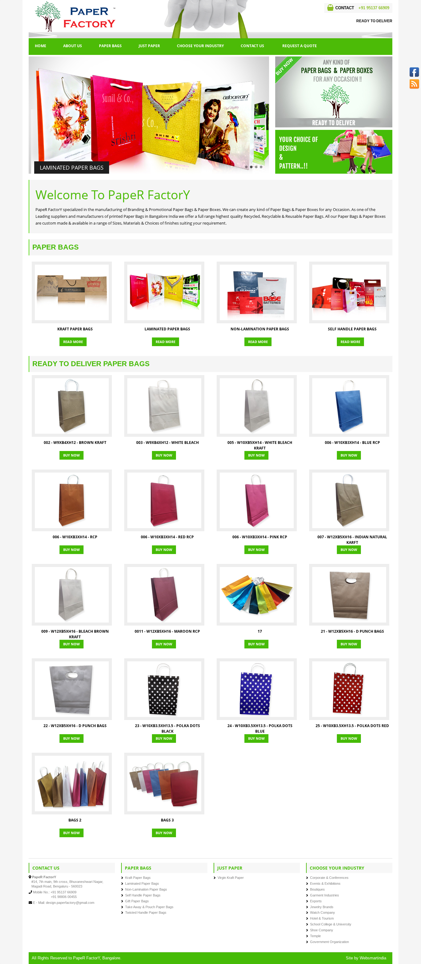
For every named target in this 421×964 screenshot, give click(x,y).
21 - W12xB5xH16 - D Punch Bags (352, 631)
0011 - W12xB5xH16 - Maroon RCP (167, 631)
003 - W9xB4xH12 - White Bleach (167, 442)
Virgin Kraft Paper (231, 877)
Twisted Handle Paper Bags (145, 912)
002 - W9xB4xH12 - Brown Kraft (75, 442)
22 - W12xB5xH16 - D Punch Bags (75, 725)
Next (272, 117)
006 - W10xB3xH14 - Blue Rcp (352, 442)
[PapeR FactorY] (76, 3)
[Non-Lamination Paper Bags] (257, 292)
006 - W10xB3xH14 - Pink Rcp (259, 537)
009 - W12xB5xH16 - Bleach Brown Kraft (75, 634)
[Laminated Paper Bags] (164, 292)
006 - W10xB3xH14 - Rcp (75, 537)
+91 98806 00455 (64, 897)
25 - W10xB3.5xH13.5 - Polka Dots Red (352, 725)
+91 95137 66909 (373, 8)
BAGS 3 (167, 820)
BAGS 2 (74, 820)
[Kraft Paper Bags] (72, 292)
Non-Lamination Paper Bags (260, 329)
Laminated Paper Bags (72, 167)
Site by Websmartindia (366, 958)
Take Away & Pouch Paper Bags (149, 907)
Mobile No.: (41, 892)
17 (260, 631)
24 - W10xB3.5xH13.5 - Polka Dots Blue (259, 728)
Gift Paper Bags (137, 901)
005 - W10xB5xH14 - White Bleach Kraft (259, 445)
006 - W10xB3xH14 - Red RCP (167, 537)
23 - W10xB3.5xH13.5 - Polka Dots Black (167, 728)
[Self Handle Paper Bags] (349, 292)
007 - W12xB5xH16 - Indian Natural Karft (352, 539)
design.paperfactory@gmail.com (70, 902)
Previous (26, 117)
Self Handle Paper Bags (352, 329)
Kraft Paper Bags (75, 329)
